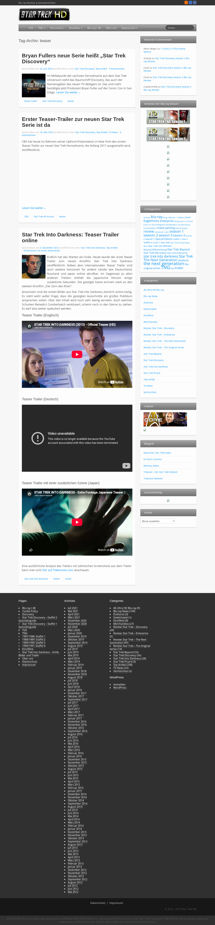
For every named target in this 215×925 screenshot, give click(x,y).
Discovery (56, 28)
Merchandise (150, 321)
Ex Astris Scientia (152, 459)
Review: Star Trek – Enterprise (159, 334)
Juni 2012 (73, 888)
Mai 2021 (73, 611)
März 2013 (74, 860)
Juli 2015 (73, 772)
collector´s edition (176, 217)
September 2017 (77, 699)
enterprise (166, 221)
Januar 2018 (75, 690)
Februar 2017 (76, 715)
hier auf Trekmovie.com (57, 570)
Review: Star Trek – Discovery (159, 328)
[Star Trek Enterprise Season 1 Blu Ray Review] (168, 177)
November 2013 (77, 835)
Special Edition (164, 239)
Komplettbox (171, 224)
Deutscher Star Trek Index (157, 452)
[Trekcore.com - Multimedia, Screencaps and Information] (165, 419)
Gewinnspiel (150, 308)
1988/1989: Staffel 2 (33, 639)
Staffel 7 (156, 242)
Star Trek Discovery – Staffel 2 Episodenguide (38, 619)
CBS (26, 216)
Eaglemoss (151, 220)
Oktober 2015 (76, 765)
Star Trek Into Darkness (93, 247)
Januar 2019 (75, 668)
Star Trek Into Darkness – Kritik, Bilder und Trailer (39, 653)
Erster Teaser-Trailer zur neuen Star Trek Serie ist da (73, 122)
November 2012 (77, 873)
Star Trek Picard (152, 372)
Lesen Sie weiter (68, 92)
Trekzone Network (153, 478)
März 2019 (74, 661)
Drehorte (148, 302)
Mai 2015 (73, 778)
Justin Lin (147, 225)
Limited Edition (150, 228)
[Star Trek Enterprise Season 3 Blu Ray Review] (168, 190)
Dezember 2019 (77, 636)
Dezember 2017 (77, 693)
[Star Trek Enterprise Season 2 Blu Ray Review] (168, 184)
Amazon (147, 217)
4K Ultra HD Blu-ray (154, 289)
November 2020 (77, 623)
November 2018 (77, 674)
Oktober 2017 (76, 696)
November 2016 (77, 724)
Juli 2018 (73, 680)
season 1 (176, 231)
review (149, 231)
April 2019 (74, 658)
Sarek (166, 232)
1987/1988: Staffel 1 (33, 636)
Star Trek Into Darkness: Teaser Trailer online (70, 237)
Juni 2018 (73, 683)
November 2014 (77, 797)
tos (172, 268)
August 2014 (75, 806)
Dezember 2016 (77, 721)
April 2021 (74, 614)
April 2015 (74, 781)
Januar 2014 (75, 829)
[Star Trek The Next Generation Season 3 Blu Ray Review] (168, 146)
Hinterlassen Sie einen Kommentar (41, 250)
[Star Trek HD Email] (190, 2)
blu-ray (157, 216)
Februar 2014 (76, 825)
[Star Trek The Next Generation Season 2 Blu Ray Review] (168, 134)
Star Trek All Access (44, 216)
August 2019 (75, 646)
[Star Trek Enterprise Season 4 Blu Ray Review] (168, 196)
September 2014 (77, 803)
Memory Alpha (151, 465)
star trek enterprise (177, 252)
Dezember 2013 (77, 832)
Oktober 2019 (76, 639)
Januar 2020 (75, 633)
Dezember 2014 (77, 794)
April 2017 (74, 709)
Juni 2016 (73, 740)
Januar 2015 (75, 791)
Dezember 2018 (77, 671)
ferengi (177, 221)
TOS (30, 28)
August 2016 (75, 734)
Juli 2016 (73, 737)
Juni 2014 (73, 813)
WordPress (120, 687)
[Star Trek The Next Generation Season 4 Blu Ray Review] (168, 152)
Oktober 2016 (76, 728)
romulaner (159, 232)
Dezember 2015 (77, 759)
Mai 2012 (73, 892)
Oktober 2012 (76, 876)
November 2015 (77, 762)
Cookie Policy (30, 611)
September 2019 (77, 642)
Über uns (111, 28)
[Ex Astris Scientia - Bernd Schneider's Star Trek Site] (145, 429)
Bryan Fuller (30, 101)
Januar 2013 (75, 866)
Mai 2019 (73, 655)
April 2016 (74, 747)
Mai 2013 (73, 854)
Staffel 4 (148, 242)
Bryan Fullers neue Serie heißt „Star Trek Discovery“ (74, 58)
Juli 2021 (73, 608)
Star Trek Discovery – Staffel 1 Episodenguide (38, 625)
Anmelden (119, 684)
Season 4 (179, 235)
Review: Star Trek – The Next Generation (165, 340)
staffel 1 (177, 239)
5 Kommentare (117, 68)
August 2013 (75, 844)
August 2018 (75, 677)
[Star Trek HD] (44, 14)
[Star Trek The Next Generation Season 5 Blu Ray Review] (168, 159)
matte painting (166, 228)
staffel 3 (184, 239)
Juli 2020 (73, 627)
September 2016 (77, 731)
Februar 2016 (76, 753)
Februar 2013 (76, 863)
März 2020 (74, 630)
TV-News (113, 132)
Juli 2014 (73, 810)
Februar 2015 (76, 788)
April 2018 (74, 687)
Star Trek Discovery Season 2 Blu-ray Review (167, 60)
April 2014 (74, 819)
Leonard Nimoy (184, 225)
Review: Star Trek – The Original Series (164, 347)
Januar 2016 (75, 756)
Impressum (129, 28)
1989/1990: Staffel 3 (33, 642)
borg (165, 217)
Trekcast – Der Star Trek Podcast (160, 471)
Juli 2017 (73, 702)
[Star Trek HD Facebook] (194, 2)
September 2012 (77, 879)
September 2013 (77, 841)
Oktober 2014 (76, 800)
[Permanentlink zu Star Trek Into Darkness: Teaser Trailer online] (33, 266)
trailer (68, 578)
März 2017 (74, 712)
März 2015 (74, 784)
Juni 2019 (73, 652)
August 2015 (75, 769)
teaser (71, 101)
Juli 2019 (73, 649)
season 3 (165, 235)
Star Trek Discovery (85, 68)
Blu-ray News (151, 296)
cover (188, 217)
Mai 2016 (73, 743)
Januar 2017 (75, 718)
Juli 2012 (73, 885)
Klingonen (161, 224)
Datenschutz (29, 661)
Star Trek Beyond (178, 249)
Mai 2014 (73, 816)
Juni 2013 (73, 851)
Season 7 (150, 239)
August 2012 (75, 882)
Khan (154, 225)
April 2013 (74, 857)
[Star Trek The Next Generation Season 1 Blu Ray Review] (168, 116)
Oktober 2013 (76, 838)
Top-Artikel (101, 68)
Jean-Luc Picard (186, 221)
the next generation (164, 263)
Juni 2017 (73, 706)
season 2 (151, 235)
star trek (165, 242)
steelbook (183, 260)
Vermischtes (150, 392)
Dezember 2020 (77, 620)
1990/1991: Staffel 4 (33, 646)
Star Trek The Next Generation (168, 258)
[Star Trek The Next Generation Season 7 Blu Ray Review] (168, 171)
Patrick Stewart (181, 228)
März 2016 (74, 750)
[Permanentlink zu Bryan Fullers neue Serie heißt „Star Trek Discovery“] (33, 85)
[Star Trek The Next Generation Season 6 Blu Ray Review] (168, 165)
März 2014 (74, 822)
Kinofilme (75, 28)
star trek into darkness (36, 578)
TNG (41, 28)
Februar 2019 (76, 665)
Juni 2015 (73, 775)
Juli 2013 (73, 847)
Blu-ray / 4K (94, 28)
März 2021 (74, 617)
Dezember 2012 (77, 870)
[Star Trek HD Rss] (186, 2)
